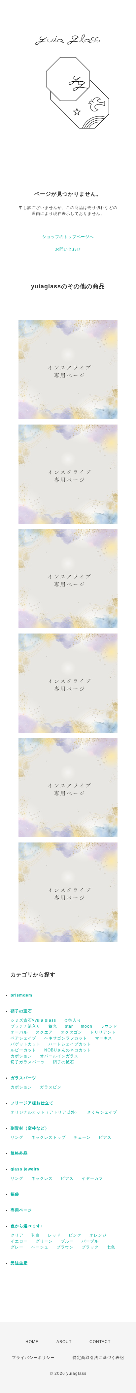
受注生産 (19, 1263)
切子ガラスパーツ (28, 1062)
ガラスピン (50, 1087)
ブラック (90, 1247)
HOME (32, 1341)
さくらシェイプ (102, 1112)
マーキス (103, 1038)
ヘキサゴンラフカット (65, 1038)
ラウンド (109, 1026)
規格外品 (19, 1153)
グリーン (44, 1241)
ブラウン (65, 1247)
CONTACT (100, 1341)
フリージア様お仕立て (32, 1103)
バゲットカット (26, 1044)
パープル (90, 1241)
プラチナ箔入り (26, 1026)
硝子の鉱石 (63, 1062)
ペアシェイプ (23, 1038)
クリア (17, 1235)
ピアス (105, 1137)
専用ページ (21, 1210)
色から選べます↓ (27, 1226)
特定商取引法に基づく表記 (98, 1357)
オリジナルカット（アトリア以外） (45, 1112)
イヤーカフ (92, 1178)
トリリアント (103, 1032)
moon (86, 1026)
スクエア (44, 1032)
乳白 (35, 1235)
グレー (17, 1247)
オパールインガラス (59, 1056)
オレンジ (98, 1235)
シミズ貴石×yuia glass (33, 1020)
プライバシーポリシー (33, 1357)
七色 (111, 1247)
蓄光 (53, 1026)
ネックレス (42, 1178)
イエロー (19, 1241)
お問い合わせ (68, 249)
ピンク (75, 1235)
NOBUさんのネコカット (67, 1050)
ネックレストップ (48, 1137)
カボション (21, 1056)
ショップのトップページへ (68, 236)
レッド (54, 1235)
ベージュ (40, 1247)
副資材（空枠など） (30, 1128)
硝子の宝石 (21, 1011)
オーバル (19, 1032)
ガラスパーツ (23, 1078)
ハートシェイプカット (70, 1044)
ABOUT (64, 1341)
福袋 (15, 1194)
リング (17, 1137)
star (69, 1026)
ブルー (67, 1241)
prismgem (21, 995)
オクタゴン (71, 1032)
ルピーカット (23, 1050)
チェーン (82, 1137)
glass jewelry (25, 1169)
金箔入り (72, 1020)
